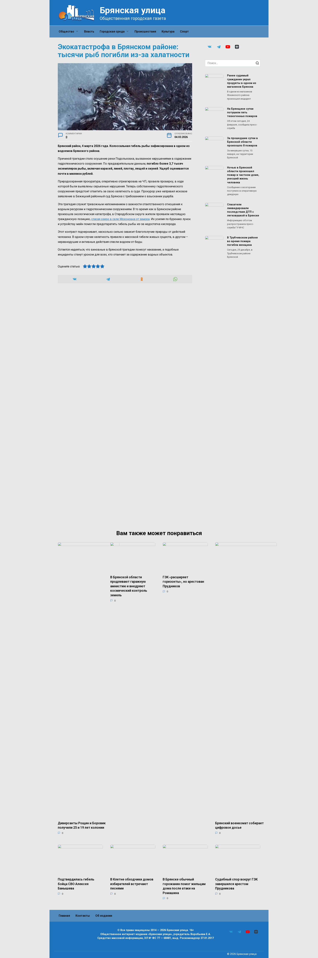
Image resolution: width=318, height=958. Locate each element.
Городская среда (112, 31)
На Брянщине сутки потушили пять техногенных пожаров (242, 112)
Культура (168, 31)
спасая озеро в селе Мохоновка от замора (120, 219)
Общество (66, 31)
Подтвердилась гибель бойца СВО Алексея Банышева (76, 884)
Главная (64, 915)
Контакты (82, 915)
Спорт (184, 31)
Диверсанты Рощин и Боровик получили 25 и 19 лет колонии (82, 825)
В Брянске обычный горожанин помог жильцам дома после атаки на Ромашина (184, 886)
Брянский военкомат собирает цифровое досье (239, 825)
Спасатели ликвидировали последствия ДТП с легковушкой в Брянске (243, 210)
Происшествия (145, 31)
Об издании (103, 915)
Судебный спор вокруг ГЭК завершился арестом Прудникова (236, 884)
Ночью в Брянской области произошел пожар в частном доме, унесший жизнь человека (243, 175)
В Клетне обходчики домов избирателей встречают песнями (131, 884)
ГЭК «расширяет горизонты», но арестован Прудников (183, 581)
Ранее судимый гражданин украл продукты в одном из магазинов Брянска (241, 81)
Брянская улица (132, 10)
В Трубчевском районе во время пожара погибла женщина (242, 241)
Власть (89, 31)
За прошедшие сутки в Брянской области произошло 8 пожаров (242, 142)
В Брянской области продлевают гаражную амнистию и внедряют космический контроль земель (128, 586)
